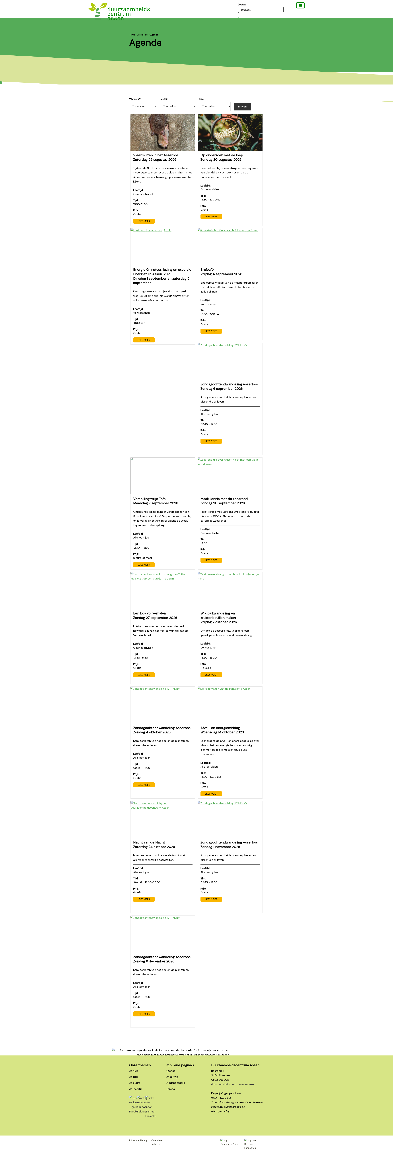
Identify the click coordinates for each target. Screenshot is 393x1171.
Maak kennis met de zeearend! (224, 501)
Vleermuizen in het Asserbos (156, 157)
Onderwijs (172, 1077)
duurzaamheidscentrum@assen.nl (232, 1084)
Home (132, 34)
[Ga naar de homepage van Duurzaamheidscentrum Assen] (119, 14)
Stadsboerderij (175, 1083)
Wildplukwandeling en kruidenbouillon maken (218, 617)
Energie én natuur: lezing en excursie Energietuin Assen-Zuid (162, 276)
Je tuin (133, 1077)
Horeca (170, 1089)
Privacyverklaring (138, 1140)
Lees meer (144, 221)
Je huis (133, 1071)
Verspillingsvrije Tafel (155, 501)
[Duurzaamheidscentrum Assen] (300, 5)
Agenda (170, 1071)
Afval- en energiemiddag (222, 730)
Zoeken (242, 4)
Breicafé (221, 271)
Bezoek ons (142, 34)
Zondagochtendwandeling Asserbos (229, 386)
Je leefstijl (135, 1089)
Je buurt (134, 1083)
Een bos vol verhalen (155, 615)
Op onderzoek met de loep (221, 157)
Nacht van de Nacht (154, 844)
